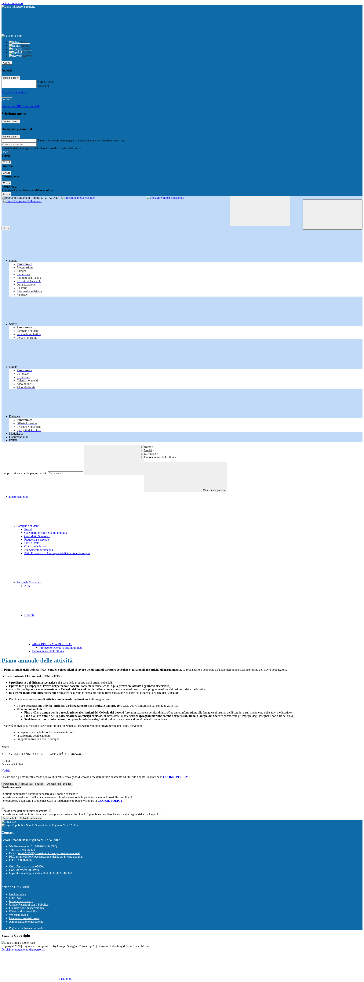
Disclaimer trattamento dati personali (23, 949)
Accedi (7, 62)
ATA (27, 585)
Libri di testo (31, 543)
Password (43, 85)
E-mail (41, 140)
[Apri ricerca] (332, 214)
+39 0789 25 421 (24, 849)
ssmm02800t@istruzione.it (49, 853)
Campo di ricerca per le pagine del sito (24, 473)
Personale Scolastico (29, 582)
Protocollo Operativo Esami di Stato (60, 647)
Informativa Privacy (21, 901)
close (6, 228)
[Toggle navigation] (260, 211)
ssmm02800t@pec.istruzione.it (49, 856)
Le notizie (150, 453)
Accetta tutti (59, 783)
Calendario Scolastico (37, 536)
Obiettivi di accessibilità (23, 911)
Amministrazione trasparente (26, 921)
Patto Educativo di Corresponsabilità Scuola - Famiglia (57, 553)
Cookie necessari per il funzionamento (25, 810)
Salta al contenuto (12, 3)
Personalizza (10, 783)
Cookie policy (17, 894)
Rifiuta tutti (32, 783)
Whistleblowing (18, 914)
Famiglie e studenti (28, 526)
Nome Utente (45, 81)
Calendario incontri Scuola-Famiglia (45, 532)
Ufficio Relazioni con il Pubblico (29, 904)
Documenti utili (18, 496)
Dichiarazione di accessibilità (26, 908)
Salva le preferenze (31, 818)
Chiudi (6, 162)
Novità (148, 450)
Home (147, 446)
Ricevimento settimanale (38, 549)
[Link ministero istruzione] (18, 6)
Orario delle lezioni (35, 546)
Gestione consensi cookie (24, 918)
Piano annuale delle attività (48, 651)
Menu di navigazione (214, 490)
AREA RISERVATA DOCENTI (52, 644)
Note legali (15, 897)
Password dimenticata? (15, 92)
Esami (28, 529)
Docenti (29, 615)
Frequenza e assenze (36, 539)
